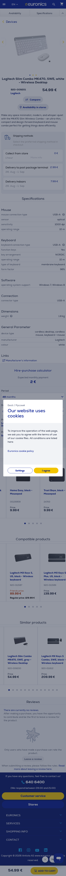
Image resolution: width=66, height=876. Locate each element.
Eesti (10, 405)
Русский (20, 405)
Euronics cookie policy (21, 451)
